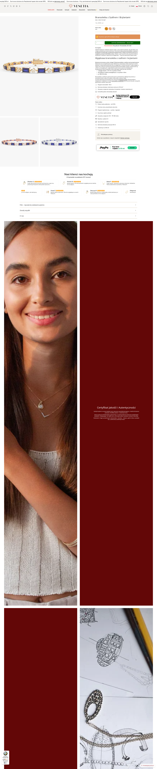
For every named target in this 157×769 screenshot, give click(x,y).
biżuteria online (123, 79)
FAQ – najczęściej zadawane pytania (32, 205)
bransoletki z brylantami (118, 81)
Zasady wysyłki (25, 210)
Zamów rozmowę (124, 138)
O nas (22, 216)
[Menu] (8, 752)
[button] (60, 10)
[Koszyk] (152, 6)
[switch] (5, 763)
